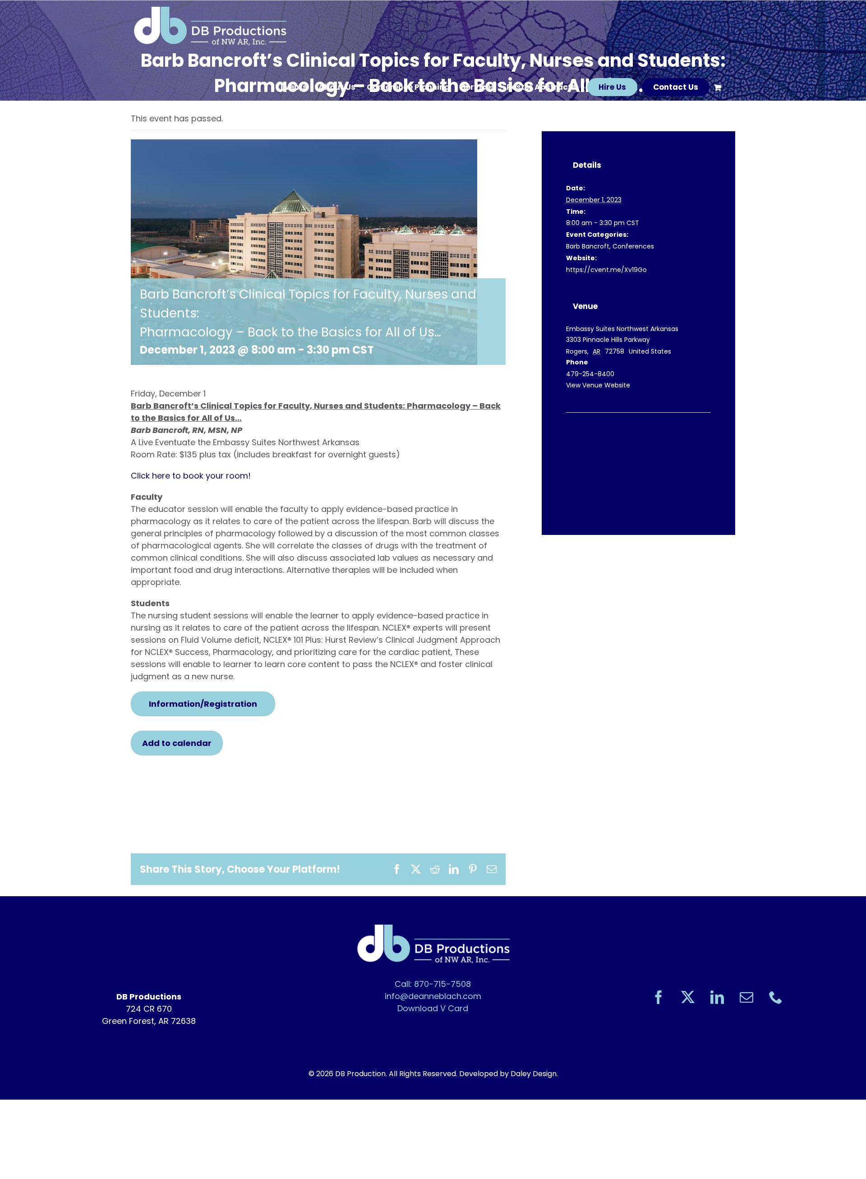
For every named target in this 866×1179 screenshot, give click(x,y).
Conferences (633, 246)
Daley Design (534, 1073)
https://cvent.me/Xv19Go (606, 269)
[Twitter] (688, 997)
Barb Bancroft (587, 246)
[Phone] (776, 997)
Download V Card (432, 1008)
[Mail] (746, 997)
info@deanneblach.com (433, 996)
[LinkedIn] (717, 997)
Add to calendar (177, 743)
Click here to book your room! (191, 475)
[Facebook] (658, 997)
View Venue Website (598, 385)
